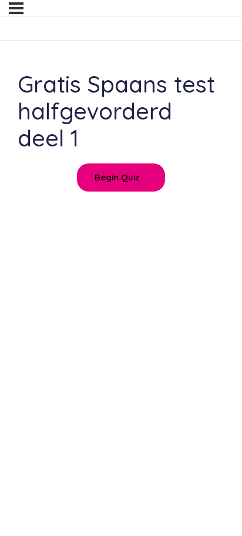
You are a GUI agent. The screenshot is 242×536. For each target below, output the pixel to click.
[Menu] (16, 8)
